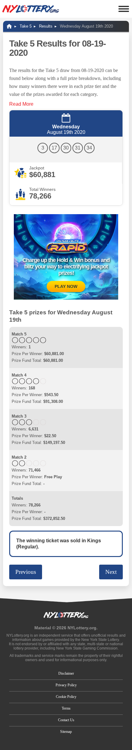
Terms (66, 708)
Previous (25, 572)
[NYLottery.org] (30, 9)
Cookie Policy (66, 697)
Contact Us (66, 720)
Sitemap (66, 731)
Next (111, 572)
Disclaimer (66, 673)
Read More (21, 104)
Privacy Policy (66, 685)
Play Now (66, 286)
